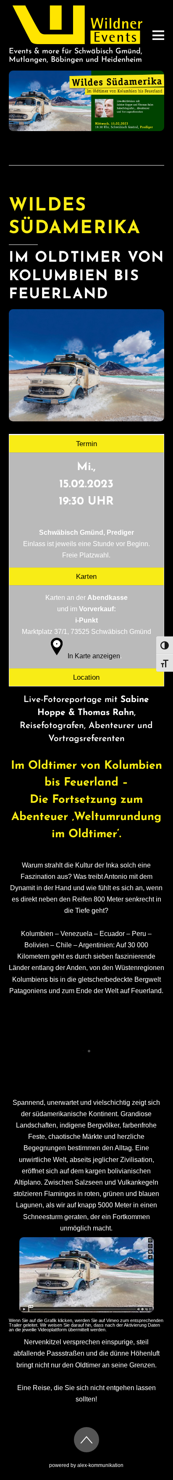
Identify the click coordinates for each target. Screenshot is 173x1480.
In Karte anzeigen (94, 656)
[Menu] (158, 35)
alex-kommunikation (100, 1465)
